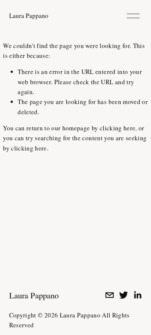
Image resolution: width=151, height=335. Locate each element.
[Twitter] (123, 295)
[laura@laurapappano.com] (109, 295)
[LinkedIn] (137, 295)
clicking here (117, 128)
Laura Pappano (28, 15)
